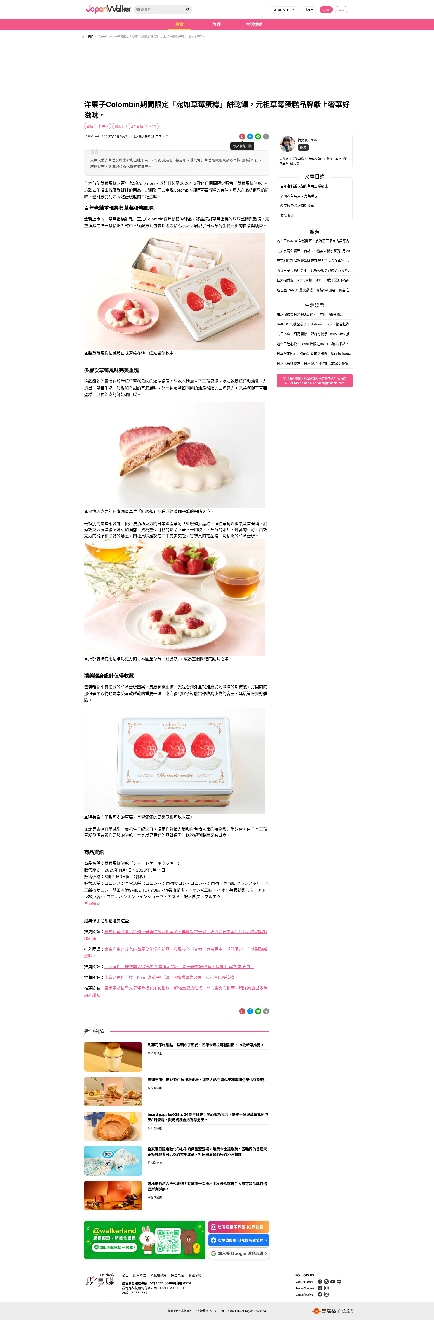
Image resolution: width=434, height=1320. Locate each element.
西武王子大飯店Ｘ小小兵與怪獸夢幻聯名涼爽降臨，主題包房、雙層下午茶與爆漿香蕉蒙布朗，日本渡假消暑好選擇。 (315, 270)
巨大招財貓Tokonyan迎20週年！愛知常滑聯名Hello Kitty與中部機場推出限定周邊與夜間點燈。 (315, 280)
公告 (125, 1275)
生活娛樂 (254, 24)
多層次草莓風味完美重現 (299, 196)
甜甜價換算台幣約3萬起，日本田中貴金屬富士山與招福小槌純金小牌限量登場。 (315, 314)
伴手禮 (103, 126)
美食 (179, 24)
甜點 (90, 126)
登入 (341, 10)
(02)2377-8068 (160, 1283)
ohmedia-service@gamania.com (322, 383)
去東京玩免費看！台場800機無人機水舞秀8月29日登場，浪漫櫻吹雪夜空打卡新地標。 (315, 251)
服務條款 (139, 1275)
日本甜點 (136, 126)
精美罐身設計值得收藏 (297, 206)
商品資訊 (287, 215)
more (152, 126)
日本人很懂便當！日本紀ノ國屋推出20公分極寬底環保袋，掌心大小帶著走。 (315, 363)
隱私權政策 (158, 1275)
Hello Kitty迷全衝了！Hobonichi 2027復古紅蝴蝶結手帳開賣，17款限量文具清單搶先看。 (315, 324)
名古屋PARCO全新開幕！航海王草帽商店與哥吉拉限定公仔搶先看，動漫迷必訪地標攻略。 (315, 241)
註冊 (326, 10)
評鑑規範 (177, 1275)
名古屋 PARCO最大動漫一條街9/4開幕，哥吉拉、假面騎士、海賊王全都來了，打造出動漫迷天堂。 (315, 290)
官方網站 (92, 903)
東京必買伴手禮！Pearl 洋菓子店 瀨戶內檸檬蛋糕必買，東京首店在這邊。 (171, 977)
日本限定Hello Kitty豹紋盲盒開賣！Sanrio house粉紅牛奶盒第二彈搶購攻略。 (315, 353)
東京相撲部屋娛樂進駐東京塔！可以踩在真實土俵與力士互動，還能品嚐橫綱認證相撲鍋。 (315, 260)
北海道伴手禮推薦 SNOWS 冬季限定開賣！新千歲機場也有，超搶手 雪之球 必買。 (179, 966)
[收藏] (242, 136)
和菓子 (119, 126)
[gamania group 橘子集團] (332, 1310)
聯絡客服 (195, 1275)
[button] (285, 9)
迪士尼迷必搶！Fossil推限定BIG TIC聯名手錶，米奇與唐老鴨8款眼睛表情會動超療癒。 (315, 344)
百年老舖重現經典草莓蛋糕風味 (304, 186)
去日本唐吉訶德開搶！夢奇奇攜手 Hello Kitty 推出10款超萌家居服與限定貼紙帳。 (315, 334)
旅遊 (216, 24)
